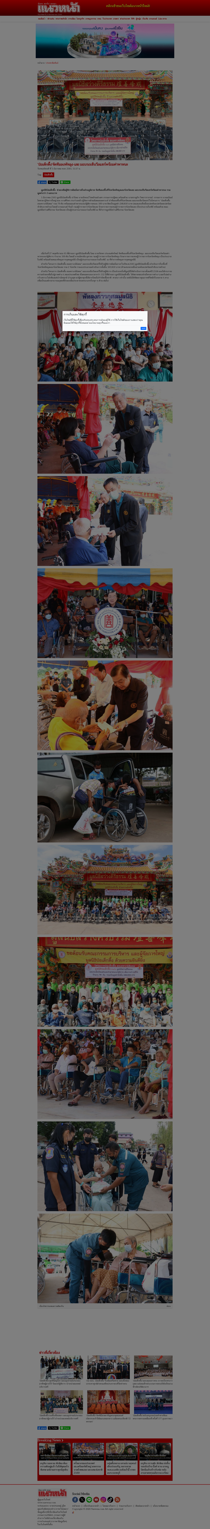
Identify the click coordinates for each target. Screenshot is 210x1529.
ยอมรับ (143, 328)
